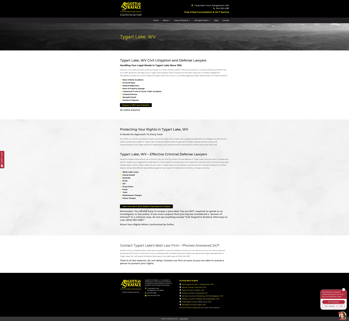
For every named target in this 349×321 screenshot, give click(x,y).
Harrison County (188, 296)
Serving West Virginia (188, 281)
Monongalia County (190, 284)
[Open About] (169, 20)
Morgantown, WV (206, 284)
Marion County (188, 287)
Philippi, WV (201, 299)
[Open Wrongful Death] (209, 20)
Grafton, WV (199, 290)
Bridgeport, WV (217, 296)
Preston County (188, 293)
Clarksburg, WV (202, 296)
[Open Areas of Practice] (189, 20)
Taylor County (187, 290)
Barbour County (188, 299)
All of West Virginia (190, 307)
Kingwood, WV (201, 293)
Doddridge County (189, 302)
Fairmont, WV (200, 287)
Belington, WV (213, 299)
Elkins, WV (201, 305)
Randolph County (189, 305)
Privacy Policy (183, 318)
